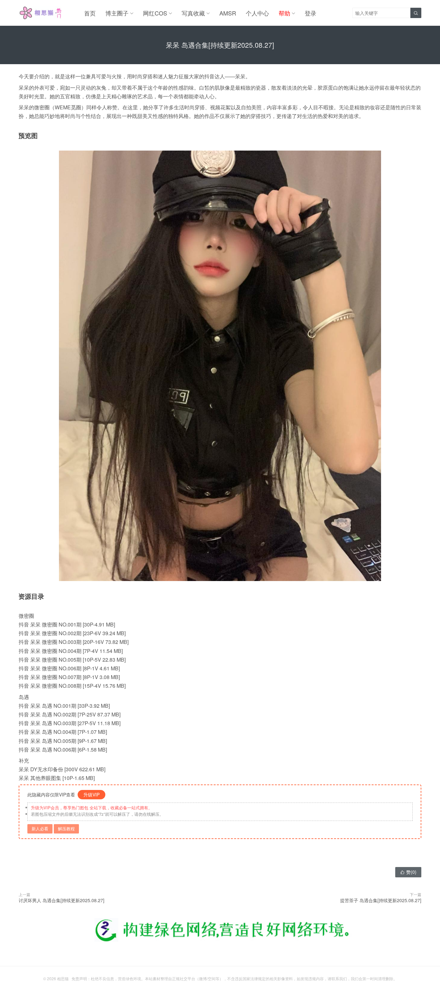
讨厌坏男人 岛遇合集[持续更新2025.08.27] (61, 900)
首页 (90, 13)
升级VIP (91, 794)
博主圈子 (117, 13)
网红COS (155, 13)
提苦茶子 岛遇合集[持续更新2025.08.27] (380, 900)
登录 (310, 13)
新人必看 (40, 828)
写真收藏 (193, 13)
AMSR (227, 13)
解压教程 (66, 828)
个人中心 (257, 13)
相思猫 (63, 978)
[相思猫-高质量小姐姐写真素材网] (40, 12)
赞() (408, 872)
